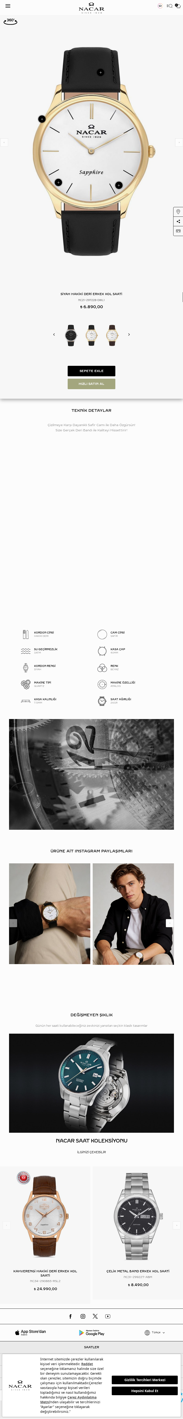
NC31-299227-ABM (138, 1277)
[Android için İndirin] (92, 1332)
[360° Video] (10, 21)
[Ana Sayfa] (91, 7)
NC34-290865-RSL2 (45, 1281)
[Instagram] (83, 1316)
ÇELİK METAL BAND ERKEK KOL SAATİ (138, 1271)
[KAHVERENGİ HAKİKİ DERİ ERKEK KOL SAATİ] (112, 335)
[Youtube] (108, 1316)
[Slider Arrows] (4, 142)
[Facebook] (70, 1316)
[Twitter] (95, 1316)
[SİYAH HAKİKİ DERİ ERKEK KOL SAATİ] (71, 335)
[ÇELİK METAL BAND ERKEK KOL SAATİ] (138, 1216)
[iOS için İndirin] (31, 1332)
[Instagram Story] (160, 6)
